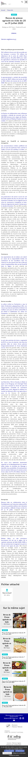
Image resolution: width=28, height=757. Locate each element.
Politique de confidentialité (14, 744)
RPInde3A (13, 33)
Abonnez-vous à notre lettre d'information (14, 716)
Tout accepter (10, 751)
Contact (9, 743)
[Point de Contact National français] (14, 731)
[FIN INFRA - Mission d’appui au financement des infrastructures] (14, 737)
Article (14, 14)
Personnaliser (7, 753)
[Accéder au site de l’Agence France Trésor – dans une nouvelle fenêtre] (14, 726)
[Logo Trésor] (13, 4)
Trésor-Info (10, 10)
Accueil (3, 10)
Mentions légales (16, 743)
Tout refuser (20, 751)
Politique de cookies (14, 755)
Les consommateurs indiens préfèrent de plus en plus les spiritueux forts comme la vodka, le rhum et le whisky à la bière (14, 147)
